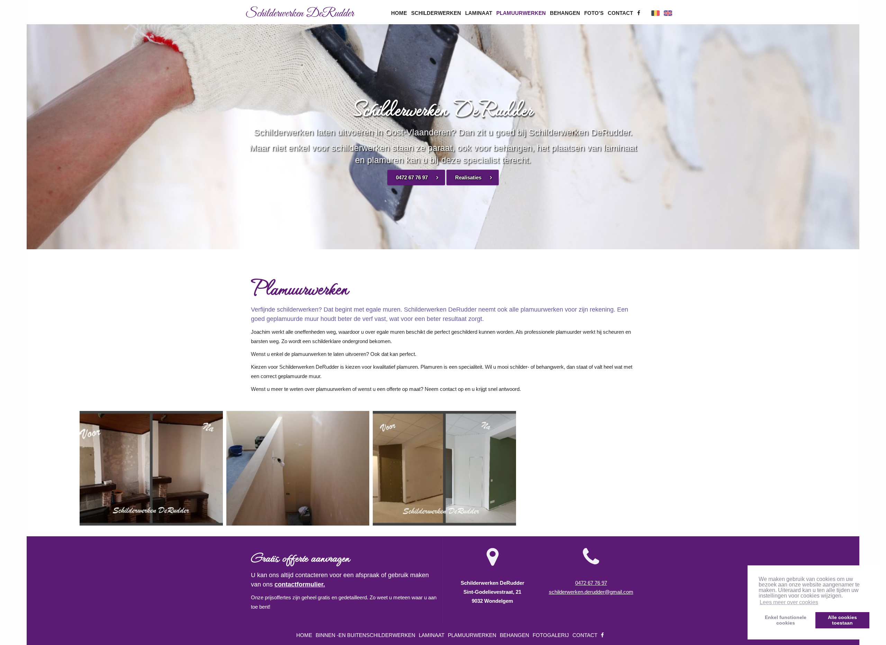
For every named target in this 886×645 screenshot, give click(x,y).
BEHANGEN (565, 13)
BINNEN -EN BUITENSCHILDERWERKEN (366, 635)
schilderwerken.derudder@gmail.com (591, 592)
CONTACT (621, 13)
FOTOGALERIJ (551, 635)
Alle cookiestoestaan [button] (842, 620)
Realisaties (468, 177)
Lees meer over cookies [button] (789, 602)
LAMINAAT (479, 13)
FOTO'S (594, 13)
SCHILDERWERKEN (436, 13)
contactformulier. (299, 584)
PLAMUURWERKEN (521, 13)
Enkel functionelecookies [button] (785, 620)
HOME (399, 13)
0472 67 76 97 (412, 177)
